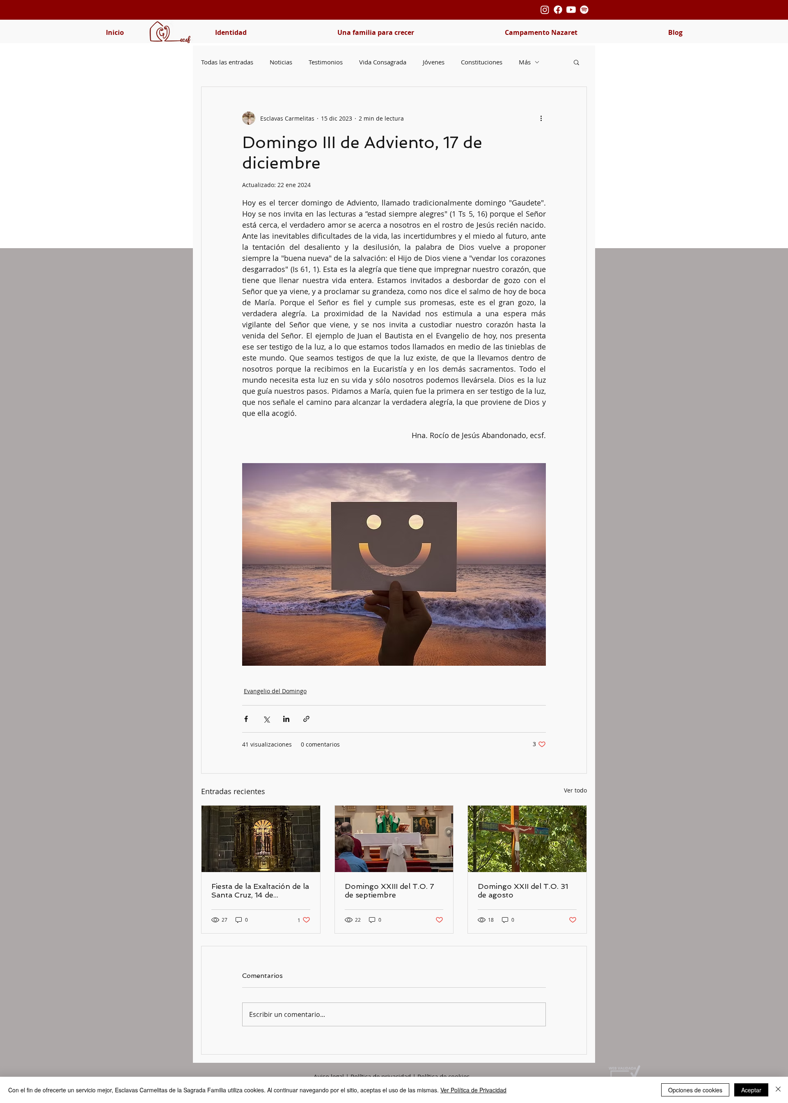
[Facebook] (558, 9)
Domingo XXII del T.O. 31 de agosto (523, 890)
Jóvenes (433, 62)
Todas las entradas (227, 62)
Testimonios (326, 62)
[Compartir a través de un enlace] (306, 719)
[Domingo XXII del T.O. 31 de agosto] (527, 839)
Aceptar (751, 1090)
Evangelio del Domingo (275, 691)
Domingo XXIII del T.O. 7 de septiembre (389, 890)
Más (525, 62)
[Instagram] (544, 9)
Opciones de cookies (695, 1090)
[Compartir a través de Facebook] (246, 719)
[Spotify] (584, 9)
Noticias (281, 62)
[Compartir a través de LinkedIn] (286, 719)
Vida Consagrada (382, 62)
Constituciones (481, 62)
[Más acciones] (541, 118)
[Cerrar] (778, 1089)
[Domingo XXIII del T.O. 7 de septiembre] (394, 839)
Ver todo (575, 790)
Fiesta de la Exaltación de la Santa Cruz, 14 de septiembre (260, 890)
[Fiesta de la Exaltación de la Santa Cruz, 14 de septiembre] (261, 839)
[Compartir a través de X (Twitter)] (266, 719)
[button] (231, 32)
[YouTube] (571, 9)
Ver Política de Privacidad (473, 1090)
